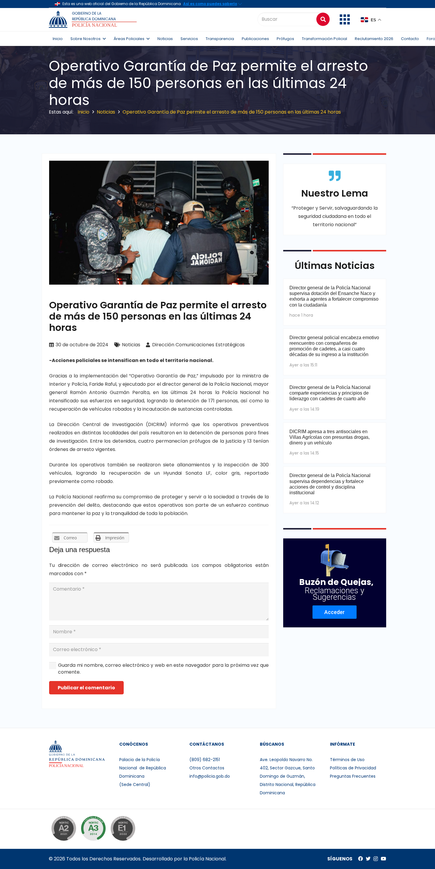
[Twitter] (368, 858)
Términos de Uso (347, 760)
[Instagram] (375, 859)
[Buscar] (323, 19)
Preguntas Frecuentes (353, 776)
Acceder (334, 612)
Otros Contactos (206, 768)
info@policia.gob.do (209, 776)
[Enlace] (93, 19)
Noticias (131, 344)
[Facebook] (360, 858)
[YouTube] (383, 858)
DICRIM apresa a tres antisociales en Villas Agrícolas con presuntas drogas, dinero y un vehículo (329, 437)
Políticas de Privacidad (353, 768)
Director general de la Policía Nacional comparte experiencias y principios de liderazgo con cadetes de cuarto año (329, 393)
